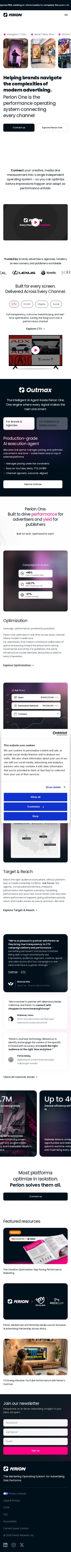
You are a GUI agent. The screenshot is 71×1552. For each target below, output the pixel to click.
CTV (23, 972)
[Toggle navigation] (66, 15)
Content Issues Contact (16, 1528)
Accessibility (10, 1521)
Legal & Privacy (11, 1500)
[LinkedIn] (5, 1545)
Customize (33, 806)
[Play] (15, 53)
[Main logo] (12, 15)
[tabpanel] (35, 460)
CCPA (6, 1507)
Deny (35, 816)
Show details (53, 787)
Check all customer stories (19, 1077)
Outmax (13, 972)
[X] (22, 1545)
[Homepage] (14, 1468)
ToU (5, 1514)
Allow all (35, 797)
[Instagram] (14, 1545)
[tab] (14, 304)
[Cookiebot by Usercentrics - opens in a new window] (52, 733)
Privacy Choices (17, 1493)
